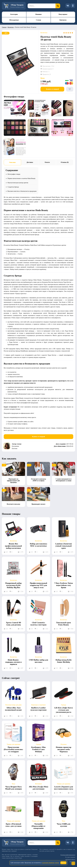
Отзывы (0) (65, 162)
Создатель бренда (13, 187)
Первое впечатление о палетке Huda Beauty (21, 178)
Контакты (63, 20)
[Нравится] (69, 89)
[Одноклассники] (72, 5)
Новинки (38, 14)
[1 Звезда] (64, 33)
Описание (12, 162)
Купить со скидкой (52, 89)
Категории (14, 14)
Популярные (63, 14)
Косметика (11, 27)
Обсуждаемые (14, 20)
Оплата (47, 162)
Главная (4, 27)
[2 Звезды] (66, 33)
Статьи (38, 20)
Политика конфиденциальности (67, 855)
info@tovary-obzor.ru (70, 859)
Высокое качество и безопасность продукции (22, 191)
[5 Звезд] (72, 33)
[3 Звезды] (68, 33)
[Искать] (57, 5)
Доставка (30, 162)
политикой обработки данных (50, 862)
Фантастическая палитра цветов (18, 182)
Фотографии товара (14, 174)
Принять (63, 862)
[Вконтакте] (67, 5)
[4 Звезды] (70, 33)
